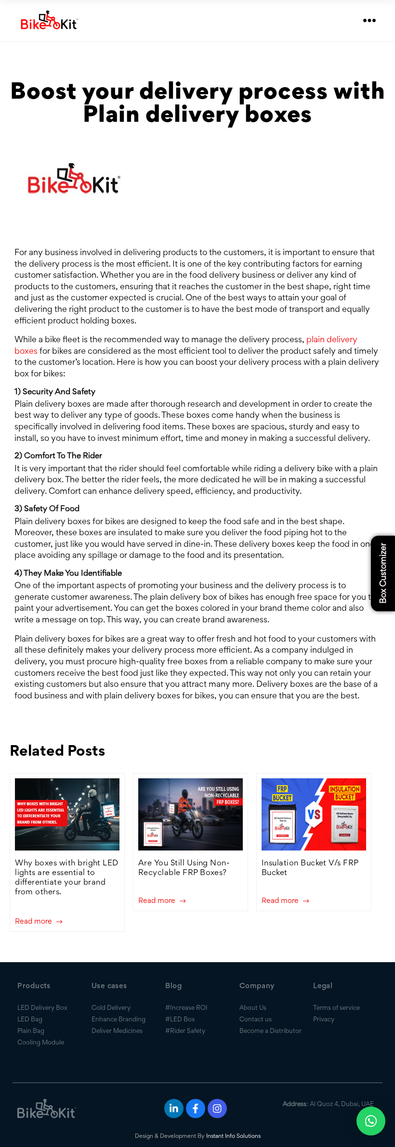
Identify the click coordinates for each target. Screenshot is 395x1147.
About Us (252, 1007)
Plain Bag (30, 1030)
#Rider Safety (185, 1030)
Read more (34, 921)
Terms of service (336, 1007)
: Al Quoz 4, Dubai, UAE (328, 1104)
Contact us (255, 1019)
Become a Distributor (270, 1030)
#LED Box (180, 1019)
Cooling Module (40, 1042)
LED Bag (29, 1019)
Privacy (323, 1019)
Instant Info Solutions (233, 1135)
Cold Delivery (111, 1007)
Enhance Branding (118, 1019)
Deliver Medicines (117, 1030)
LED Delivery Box (42, 1007)
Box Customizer (383, 573)
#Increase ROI (186, 1007)
